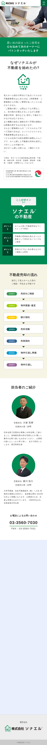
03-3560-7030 (24, 522)
